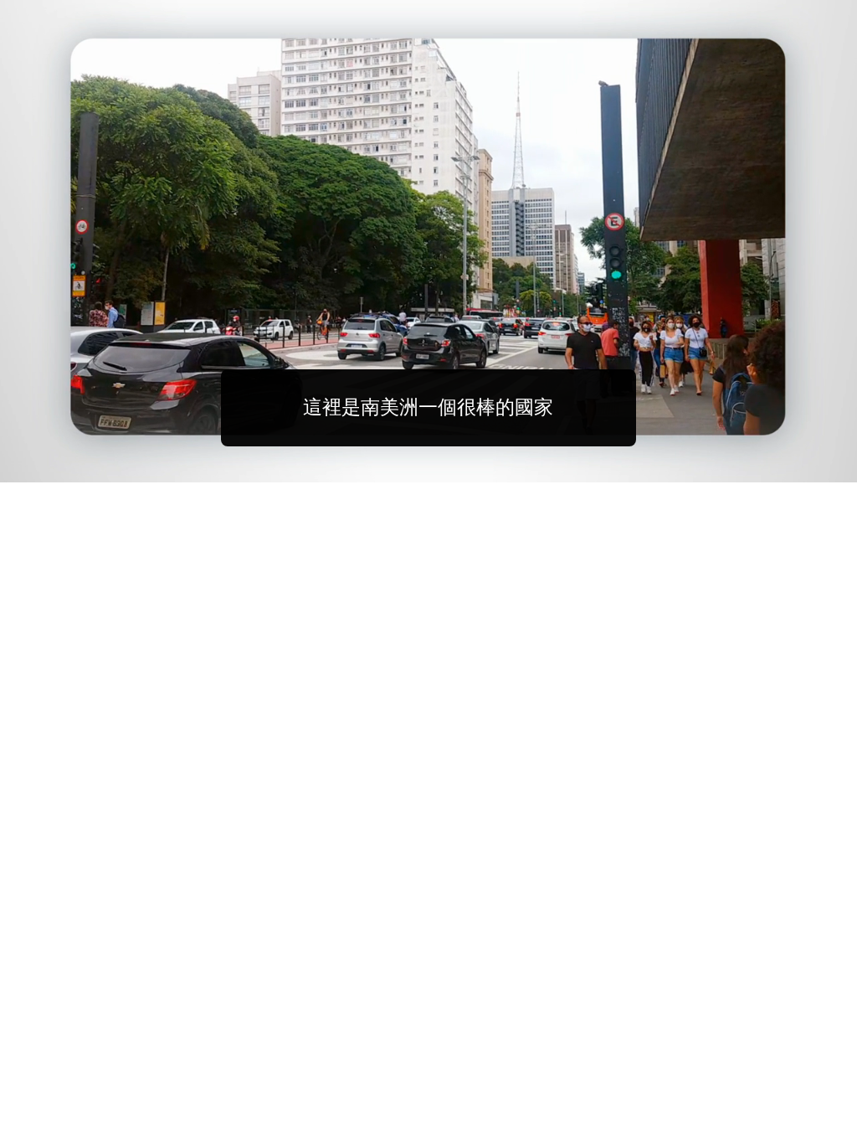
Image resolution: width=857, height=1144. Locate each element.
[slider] (462, 466)
